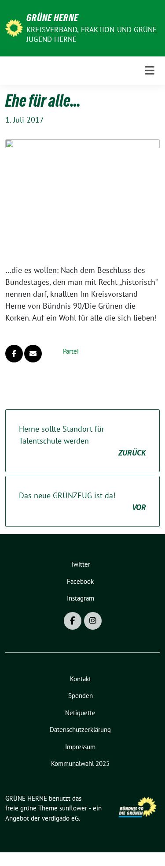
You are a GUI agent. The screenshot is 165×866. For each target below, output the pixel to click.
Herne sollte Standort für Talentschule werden (82, 441)
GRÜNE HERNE (52, 17)
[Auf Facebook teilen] (14, 353)
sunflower (73, 808)
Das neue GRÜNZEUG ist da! (82, 501)
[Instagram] (93, 621)
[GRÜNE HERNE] (14, 27)
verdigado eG (60, 818)
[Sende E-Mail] (33, 353)
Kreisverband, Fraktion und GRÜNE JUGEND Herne (91, 34)
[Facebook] (72, 621)
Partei (71, 351)
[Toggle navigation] (149, 70)
